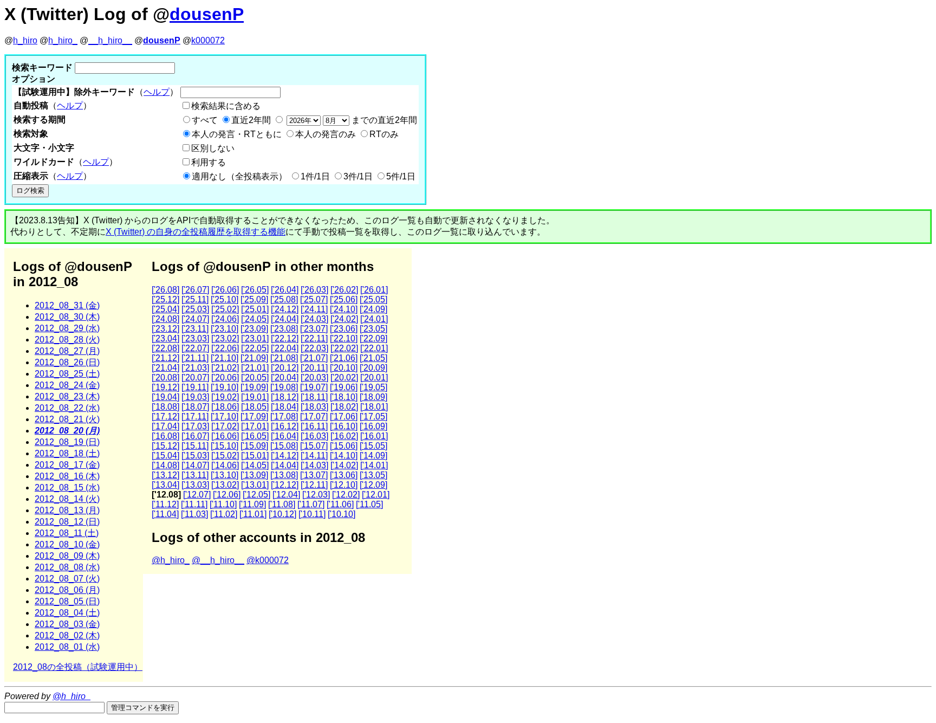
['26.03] (314, 289)
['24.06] (225, 319)
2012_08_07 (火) (67, 578)
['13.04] (165, 484)
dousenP (207, 14)
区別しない (213, 148)
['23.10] (224, 328)
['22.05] (255, 348)
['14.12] (284, 455)
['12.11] (314, 484)
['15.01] (255, 455)
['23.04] (165, 338)
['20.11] (314, 367)
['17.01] (255, 426)
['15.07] (314, 445)
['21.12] (165, 358)
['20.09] (373, 367)
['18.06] (225, 406)
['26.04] (284, 289)
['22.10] (344, 338)
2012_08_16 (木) (67, 476)
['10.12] (282, 514)
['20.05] (255, 377)
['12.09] (373, 484)
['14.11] (314, 455)
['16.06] (225, 436)
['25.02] (225, 309)
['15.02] (225, 455)
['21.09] (254, 358)
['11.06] (340, 504)
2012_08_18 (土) (67, 453)
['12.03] (316, 494)
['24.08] (165, 319)
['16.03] (314, 436)
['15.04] (165, 455)
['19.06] (344, 387)
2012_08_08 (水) (67, 567)
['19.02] (225, 397)
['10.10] (341, 514)
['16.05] (255, 436)
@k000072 (267, 560)
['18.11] (314, 397)
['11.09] (252, 504)
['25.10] (224, 299)
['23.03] (195, 338)
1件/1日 (315, 176)
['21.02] (225, 367)
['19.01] (255, 397)
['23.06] (344, 328)
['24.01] (374, 319)
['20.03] (314, 377)
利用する (208, 162)
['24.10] (344, 309)
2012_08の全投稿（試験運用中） (77, 667)
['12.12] (284, 484)
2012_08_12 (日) (67, 521)
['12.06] (226, 494)
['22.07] (195, 348)
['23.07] (314, 328)
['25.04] (165, 309)
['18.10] (344, 397)
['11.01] (252, 514)
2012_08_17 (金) (67, 464)
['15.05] (373, 445)
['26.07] (195, 289)
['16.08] (165, 436)
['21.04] (165, 367)
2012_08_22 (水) (67, 407)
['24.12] (284, 309)
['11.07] (310, 504)
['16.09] (373, 426)
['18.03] (314, 406)
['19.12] (165, 387)
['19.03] (195, 397)
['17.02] (225, 426)
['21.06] (344, 358)
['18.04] (284, 406)
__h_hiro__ (110, 40)
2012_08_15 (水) (67, 487)
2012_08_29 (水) (67, 328)
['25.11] (195, 299)
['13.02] (225, 484)
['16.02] (344, 436)
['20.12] (284, 367)
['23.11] (195, 328)
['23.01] (255, 338)
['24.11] (314, 309)
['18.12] (284, 397)
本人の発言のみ (325, 134)
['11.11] (194, 504)
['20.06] (225, 377)
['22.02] (344, 348)
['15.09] (254, 445)
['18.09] (373, 397)
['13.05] (373, 475)
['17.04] (165, 426)
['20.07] (195, 377)
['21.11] (195, 358)
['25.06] (344, 299)
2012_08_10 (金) (67, 544)
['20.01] (374, 377)
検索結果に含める (226, 106)
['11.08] (281, 504)
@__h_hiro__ (218, 560)
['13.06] (344, 475)
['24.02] (344, 319)
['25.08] (284, 299)
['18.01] (374, 406)
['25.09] (254, 299)
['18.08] (165, 406)
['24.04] (284, 319)
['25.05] (373, 299)
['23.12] (165, 328)
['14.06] (225, 465)
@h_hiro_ (171, 560)
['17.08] (284, 416)
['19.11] (195, 387)
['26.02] (344, 289)
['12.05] (256, 494)
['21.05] (373, 358)
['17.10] (224, 416)
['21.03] (195, 367)
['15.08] (284, 445)
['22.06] (225, 348)
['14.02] (344, 465)
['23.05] (373, 328)
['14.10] (344, 455)
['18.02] (344, 406)
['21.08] (284, 358)
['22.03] (314, 348)
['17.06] (344, 416)
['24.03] (314, 319)
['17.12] (165, 416)
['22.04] (284, 348)
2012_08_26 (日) (67, 362)
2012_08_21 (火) (67, 419)
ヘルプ (157, 91)
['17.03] (195, 426)
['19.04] (165, 397)
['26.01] (374, 289)
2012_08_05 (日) (67, 601)
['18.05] (255, 406)
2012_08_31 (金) (67, 305)
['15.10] (224, 445)
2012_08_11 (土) (67, 533)
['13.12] (165, 475)
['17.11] (195, 416)
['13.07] (314, 475)
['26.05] (255, 289)
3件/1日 (358, 176)
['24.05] (255, 319)
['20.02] (344, 377)
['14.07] (195, 465)
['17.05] (373, 416)
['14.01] (374, 465)
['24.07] (195, 319)
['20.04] (284, 377)
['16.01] (374, 436)
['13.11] (195, 475)
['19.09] (254, 387)
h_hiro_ (62, 40)
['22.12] (284, 338)
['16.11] (314, 426)
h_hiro (25, 40)
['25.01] (255, 309)
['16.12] (284, 426)
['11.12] (165, 504)
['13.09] (254, 475)
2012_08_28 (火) (67, 339)
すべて (205, 120)
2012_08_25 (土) (67, 373)
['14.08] (165, 465)
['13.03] (195, 484)
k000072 (208, 40)
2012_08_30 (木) (67, 316)
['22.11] (314, 338)
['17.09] (254, 416)
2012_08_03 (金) (67, 624)
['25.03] (195, 309)
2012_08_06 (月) (67, 590)
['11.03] (194, 514)
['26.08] (165, 289)
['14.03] (314, 465)
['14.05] (255, 465)
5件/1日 (400, 176)
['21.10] (224, 358)
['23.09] (254, 328)
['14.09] (373, 455)
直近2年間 (251, 120)
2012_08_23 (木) (67, 396)
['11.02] (223, 514)
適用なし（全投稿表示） (239, 176)
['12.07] (197, 494)
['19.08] (284, 387)
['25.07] (314, 299)
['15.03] (195, 455)
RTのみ (384, 134)
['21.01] (255, 367)
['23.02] (225, 338)
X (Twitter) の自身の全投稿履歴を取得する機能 (195, 231)
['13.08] (284, 475)
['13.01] (255, 484)
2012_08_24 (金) (67, 385)
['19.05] (373, 387)
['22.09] (373, 338)
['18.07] (195, 406)
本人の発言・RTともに (237, 134)
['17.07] (314, 416)
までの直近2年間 (383, 120)
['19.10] (224, 387)
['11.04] (165, 514)
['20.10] (344, 367)
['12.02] (346, 494)
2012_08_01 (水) (67, 646)
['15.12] (165, 445)
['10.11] (312, 514)
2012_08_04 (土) (67, 612)
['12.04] (286, 494)
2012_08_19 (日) (67, 442)
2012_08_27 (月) (67, 351)
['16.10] (344, 426)
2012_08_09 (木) (67, 555)
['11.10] (223, 504)
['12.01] (375, 494)
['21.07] (314, 358)
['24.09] (373, 309)
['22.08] (165, 348)
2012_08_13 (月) (67, 510)
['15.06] (344, 445)
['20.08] (165, 377)
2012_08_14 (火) (67, 498)
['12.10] (344, 484)
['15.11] (195, 445)
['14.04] (284, 465)
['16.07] (195, 436)
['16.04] (284, 436)
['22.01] (374, 348)
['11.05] (369, 504)
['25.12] (165, 299)
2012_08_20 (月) (67, 430)
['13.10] (224, 475)
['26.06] (225, 289)
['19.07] (314, 387)
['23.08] (284, 328)
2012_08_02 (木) (67, 635)
